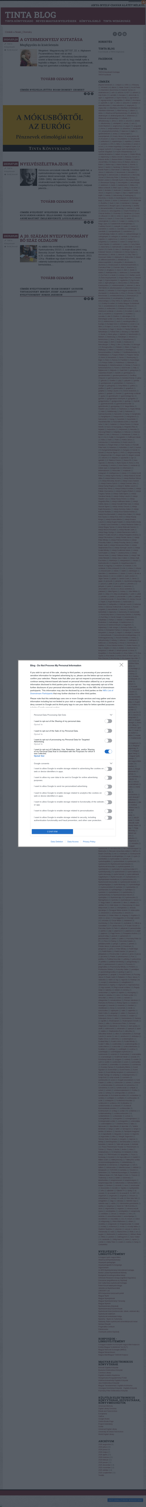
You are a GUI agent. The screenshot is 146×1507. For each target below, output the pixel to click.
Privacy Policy (89, 841)
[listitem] (73, 714)
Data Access (73, 841)
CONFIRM (52, 832)
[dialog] (73, 753)
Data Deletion (57, 841)
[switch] (108, 721)
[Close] (122, 665)
